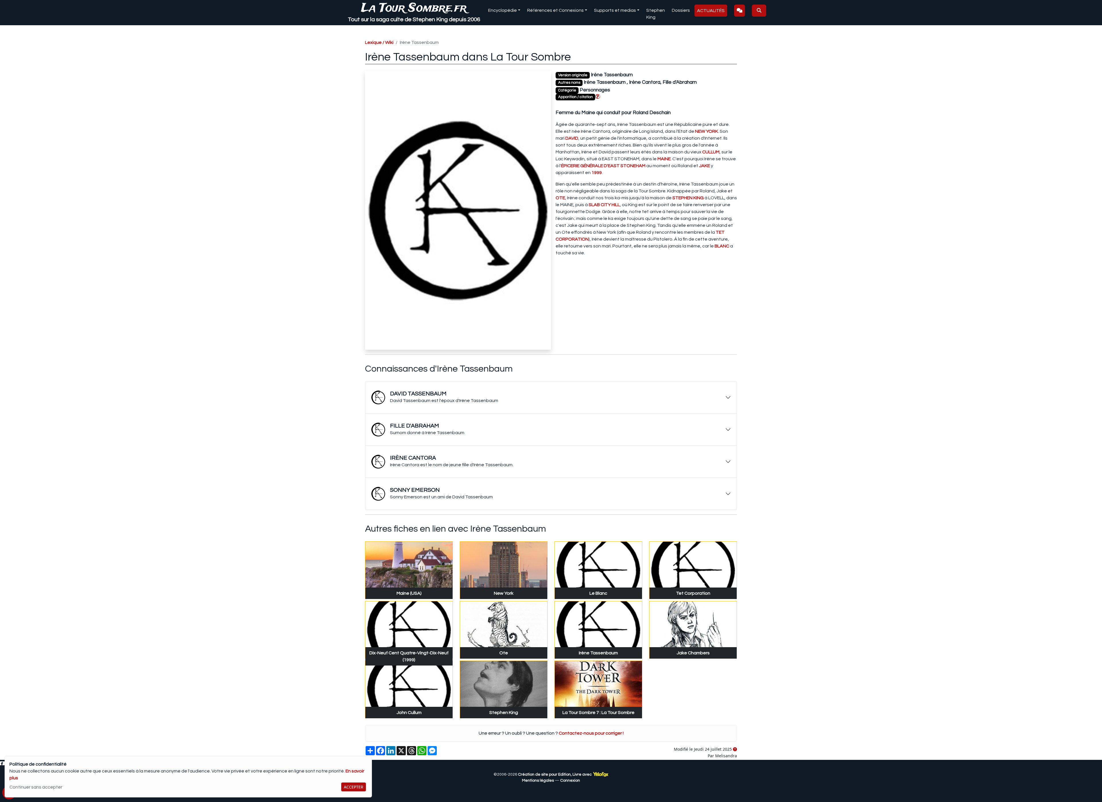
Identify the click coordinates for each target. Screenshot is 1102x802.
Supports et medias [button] (615, 10)
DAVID (571, 138)
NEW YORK (706, 131)
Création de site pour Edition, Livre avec (555, 774)
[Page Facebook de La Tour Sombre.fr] (2, 763)
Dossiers (681, 10)
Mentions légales (538, 780)
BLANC (722, 246)
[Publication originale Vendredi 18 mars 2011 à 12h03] (735, 750)
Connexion (570, 780)
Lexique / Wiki (379, 42)
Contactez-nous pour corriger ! (591, 733)
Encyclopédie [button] (502, 10)
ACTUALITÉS (711, 10)
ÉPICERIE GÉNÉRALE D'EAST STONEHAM (603, 165)
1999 (596, 172)
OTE (560, 198)
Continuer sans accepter (35, 787)
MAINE (664, 159)
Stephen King (655, 13)
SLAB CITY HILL (604, 204)
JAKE (704, 165)
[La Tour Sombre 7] (597, 96)
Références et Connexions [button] (555, 10)
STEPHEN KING (688, 198)
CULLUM (710, 152)
